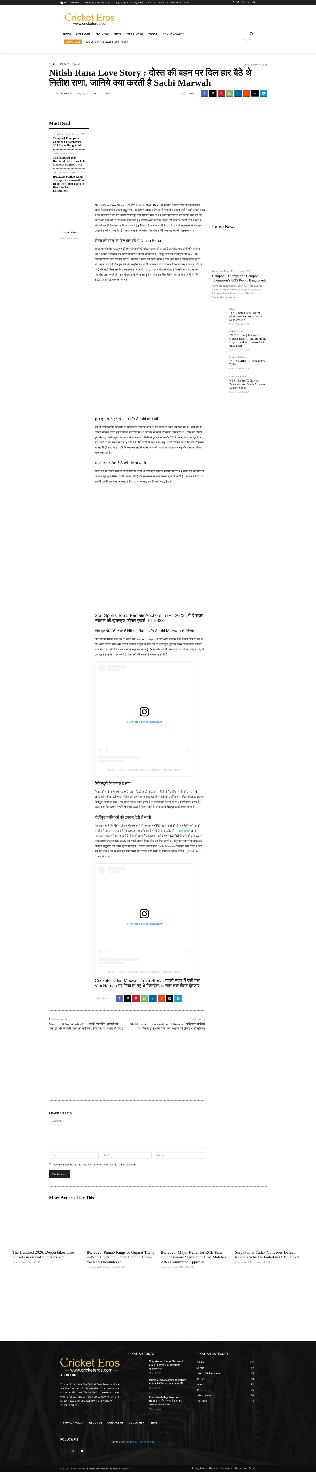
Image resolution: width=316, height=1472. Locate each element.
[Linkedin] (238, 93)
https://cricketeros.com (69, 238)
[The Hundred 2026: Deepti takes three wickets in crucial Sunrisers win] (219, 315)
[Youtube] (253, 3)
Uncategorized (241, 1262)
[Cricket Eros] (52, 93)
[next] (250, 42)
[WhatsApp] (229, 93)
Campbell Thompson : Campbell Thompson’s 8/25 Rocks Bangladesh (67, 142)
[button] (251, 33)
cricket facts (166, 1267)
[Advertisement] (187, 18)
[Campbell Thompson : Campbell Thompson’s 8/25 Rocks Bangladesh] (239, 249)
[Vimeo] (248, 3)
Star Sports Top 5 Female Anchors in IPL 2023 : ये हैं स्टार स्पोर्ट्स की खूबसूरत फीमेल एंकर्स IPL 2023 (149, 618)
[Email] (255, 93)
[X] (243, 3)
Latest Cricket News (61, 134)
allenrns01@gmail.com (140, 1441)
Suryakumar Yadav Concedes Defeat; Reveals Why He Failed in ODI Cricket (267, 1254)
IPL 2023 (64, 64)
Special (76, 64)
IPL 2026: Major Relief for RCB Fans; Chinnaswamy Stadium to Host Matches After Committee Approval (193, 1257)
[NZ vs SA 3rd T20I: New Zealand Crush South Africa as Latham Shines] (219, 383)
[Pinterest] (221, 93)
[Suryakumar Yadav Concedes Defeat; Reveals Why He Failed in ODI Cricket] (269, 1225)
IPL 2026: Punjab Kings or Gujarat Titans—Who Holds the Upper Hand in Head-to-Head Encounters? (68, 183)
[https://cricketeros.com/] (90, 1365)
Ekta (233, 271)
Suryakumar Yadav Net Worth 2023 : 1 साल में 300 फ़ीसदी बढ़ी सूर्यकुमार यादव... (166, 1365)
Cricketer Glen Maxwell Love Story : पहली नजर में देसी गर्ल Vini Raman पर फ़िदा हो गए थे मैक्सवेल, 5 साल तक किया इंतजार (147, 983)
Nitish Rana (183, 830)
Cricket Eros (66, 93)
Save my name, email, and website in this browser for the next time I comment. (95, 1164)
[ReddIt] (246, 93)
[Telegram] (263, 93)
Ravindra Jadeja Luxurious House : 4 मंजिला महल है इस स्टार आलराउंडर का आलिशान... (165, 1401)
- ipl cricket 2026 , (61, 172)
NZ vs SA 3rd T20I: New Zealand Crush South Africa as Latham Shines (127, 41)
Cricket (52, 64)
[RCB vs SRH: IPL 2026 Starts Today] (219, 363)
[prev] (244, 42)
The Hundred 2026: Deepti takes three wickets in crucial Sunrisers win (69, 161)
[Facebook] (233, 3)
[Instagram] (238, 3)
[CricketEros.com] (89, 19)
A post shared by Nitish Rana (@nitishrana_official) (144, 770)
